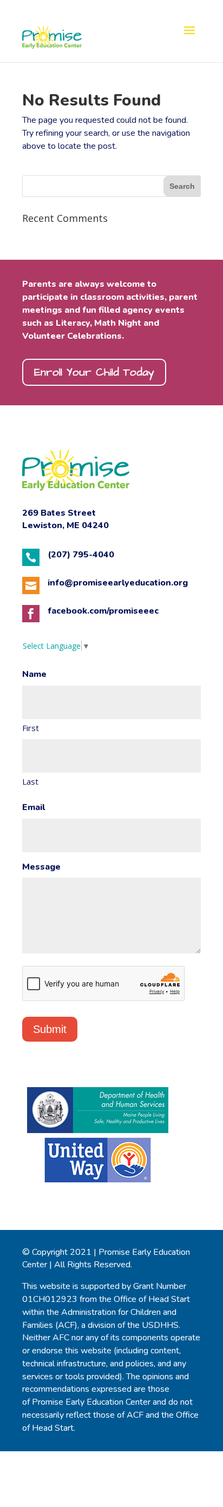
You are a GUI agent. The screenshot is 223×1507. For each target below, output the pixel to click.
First (30, 727)
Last (30, 781)
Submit (50, 1029)
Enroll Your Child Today (94, 372)
